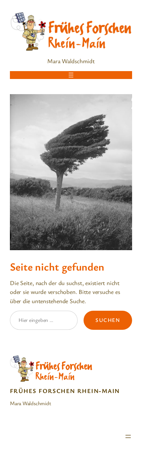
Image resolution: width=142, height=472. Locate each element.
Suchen (107, 320)
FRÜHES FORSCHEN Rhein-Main (65, 391)
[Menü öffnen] (71, 75)
